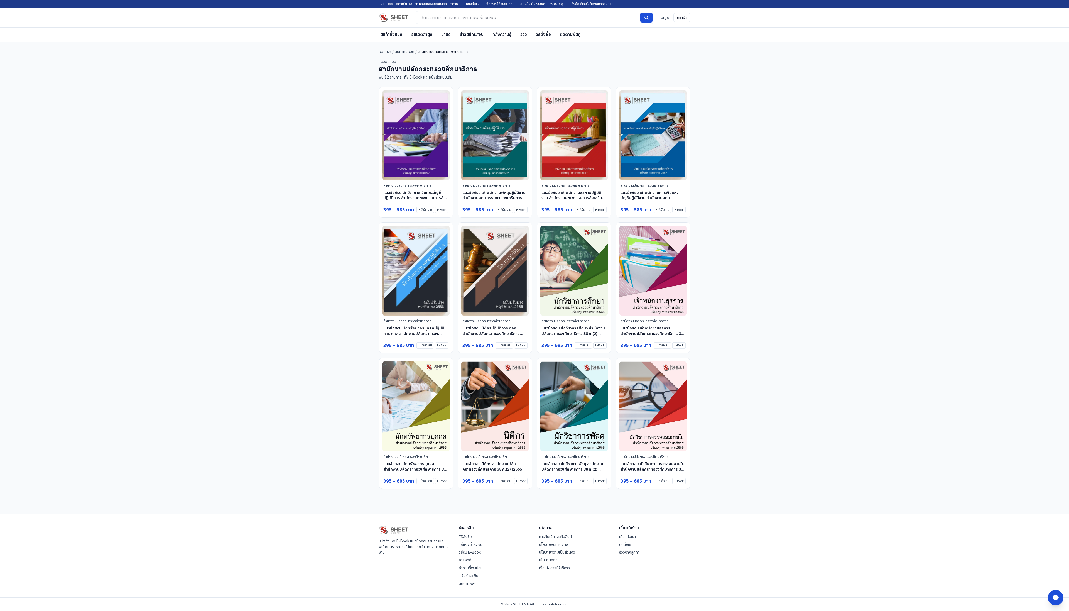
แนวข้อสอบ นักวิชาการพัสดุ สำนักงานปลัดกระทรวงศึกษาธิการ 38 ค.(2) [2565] (572, 469)
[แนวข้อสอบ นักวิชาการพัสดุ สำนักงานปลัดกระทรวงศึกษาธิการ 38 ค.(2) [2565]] (574, 406)
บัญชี (665, 17)
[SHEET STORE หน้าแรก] (394, 18)
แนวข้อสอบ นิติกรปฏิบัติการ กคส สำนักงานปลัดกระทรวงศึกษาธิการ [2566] (491, 333)
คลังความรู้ (501, 34)
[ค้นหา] (646, 18)
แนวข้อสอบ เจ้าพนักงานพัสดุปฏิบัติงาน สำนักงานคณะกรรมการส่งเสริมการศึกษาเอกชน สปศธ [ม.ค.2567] (494, 198)
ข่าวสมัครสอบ (472, 34)
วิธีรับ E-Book (470, 552)
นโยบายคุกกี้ (548, 560)
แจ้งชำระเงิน (468, 575)
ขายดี (446, 34)
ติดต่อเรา (626, 544)
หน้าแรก (385, 51)
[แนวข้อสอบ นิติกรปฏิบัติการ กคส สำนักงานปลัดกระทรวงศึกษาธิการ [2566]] (495, 271)
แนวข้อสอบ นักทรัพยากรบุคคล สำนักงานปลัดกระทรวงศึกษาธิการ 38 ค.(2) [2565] (414, 469)
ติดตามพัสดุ (570, 34)
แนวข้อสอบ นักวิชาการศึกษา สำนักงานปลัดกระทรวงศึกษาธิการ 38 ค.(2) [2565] (573, 333)
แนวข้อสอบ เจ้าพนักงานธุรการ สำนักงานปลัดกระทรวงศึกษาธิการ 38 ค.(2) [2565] (652, 333)
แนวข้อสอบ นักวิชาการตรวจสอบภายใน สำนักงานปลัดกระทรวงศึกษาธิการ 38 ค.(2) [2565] (653, 469)
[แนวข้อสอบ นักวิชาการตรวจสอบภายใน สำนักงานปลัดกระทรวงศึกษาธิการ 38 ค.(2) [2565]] (653, 406)
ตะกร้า (682, 17)
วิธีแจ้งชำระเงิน (470, 544)
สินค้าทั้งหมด (391, 34)
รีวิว (523, 34)
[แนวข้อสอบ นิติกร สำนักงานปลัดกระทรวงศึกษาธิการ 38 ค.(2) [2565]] (495, 406)
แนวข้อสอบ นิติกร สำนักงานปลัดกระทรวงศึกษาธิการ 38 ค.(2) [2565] (492, 466)
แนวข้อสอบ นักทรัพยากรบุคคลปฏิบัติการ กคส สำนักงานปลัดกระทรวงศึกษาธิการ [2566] (413, 333)
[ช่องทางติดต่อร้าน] (1055, 597)
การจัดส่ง (466, 560)
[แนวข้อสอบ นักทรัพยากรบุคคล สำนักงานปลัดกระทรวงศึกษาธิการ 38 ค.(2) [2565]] (416, 406)
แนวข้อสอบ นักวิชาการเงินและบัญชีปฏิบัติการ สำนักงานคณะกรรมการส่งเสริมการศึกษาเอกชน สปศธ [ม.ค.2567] (414, 200)
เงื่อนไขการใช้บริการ (554, 567)
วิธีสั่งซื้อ (543, 34)
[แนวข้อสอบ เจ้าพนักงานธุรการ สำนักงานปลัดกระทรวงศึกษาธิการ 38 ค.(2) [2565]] (653, 271)
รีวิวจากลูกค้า (629, 552)
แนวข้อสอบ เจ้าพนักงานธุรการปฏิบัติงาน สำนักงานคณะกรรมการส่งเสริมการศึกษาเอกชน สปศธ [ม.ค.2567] (571, 198)
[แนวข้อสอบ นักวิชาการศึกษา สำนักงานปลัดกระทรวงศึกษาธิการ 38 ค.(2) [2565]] (574, 271)
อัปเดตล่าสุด (421, 34)
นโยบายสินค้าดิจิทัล (553, 544)
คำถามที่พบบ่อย (471, 567)
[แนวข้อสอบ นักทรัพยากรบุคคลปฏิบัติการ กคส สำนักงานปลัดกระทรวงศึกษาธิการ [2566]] (416, 271)
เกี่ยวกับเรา (627, 536)
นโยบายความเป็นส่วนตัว (557, 552)
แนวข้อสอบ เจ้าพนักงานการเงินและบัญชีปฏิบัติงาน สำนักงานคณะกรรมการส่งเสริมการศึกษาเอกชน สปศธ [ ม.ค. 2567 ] (649, 200)
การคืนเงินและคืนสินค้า (556, 536)
